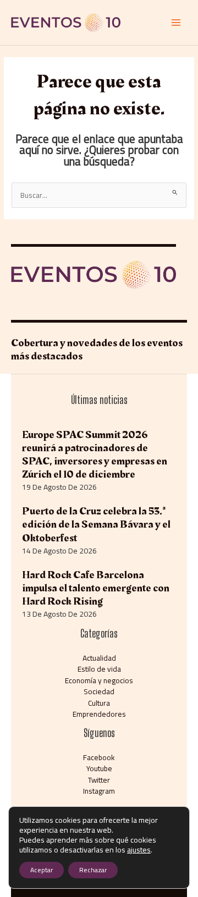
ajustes (139, 850)
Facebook (99, 757)
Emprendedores (99, 714)
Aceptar (41, 869)
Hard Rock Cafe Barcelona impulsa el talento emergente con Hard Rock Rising (95, 588)
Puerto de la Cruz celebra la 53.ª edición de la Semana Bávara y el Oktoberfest (96, 524)
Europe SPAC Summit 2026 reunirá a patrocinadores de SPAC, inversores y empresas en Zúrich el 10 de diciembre (94, 455)
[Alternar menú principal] (176, 23)
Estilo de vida (99, 669)
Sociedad (99, 691)
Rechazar (93, 869)
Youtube (99, 768)
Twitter (99, 780)
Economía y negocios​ (99, 680)
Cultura (99, 703)
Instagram (99, 791)
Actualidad (99, 658)
